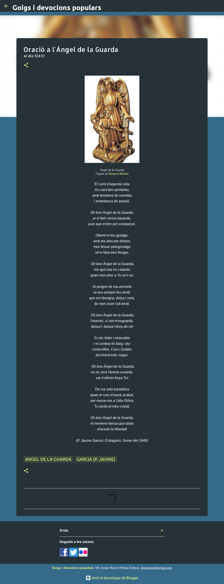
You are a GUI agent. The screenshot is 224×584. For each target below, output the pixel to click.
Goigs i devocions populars (56, 7)
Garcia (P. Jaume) (96, 459)
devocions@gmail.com (156, 568)
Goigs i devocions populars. (73, 568)
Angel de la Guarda (48, 459)
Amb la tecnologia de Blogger (114, 578)
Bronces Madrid (118, 173)
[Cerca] (217, 6)
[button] (26, 65)
